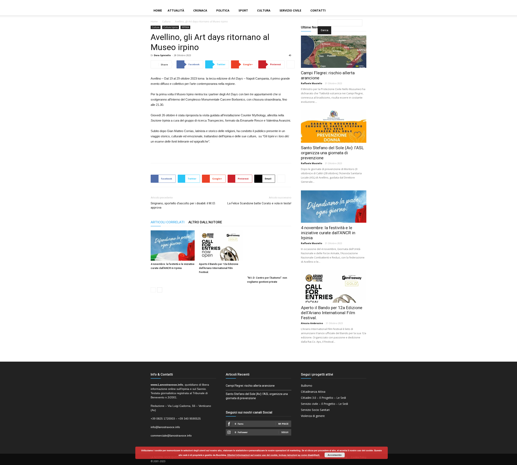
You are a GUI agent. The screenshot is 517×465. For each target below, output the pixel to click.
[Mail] (507, 3)
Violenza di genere (313, 416)
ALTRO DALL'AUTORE (205, 222)
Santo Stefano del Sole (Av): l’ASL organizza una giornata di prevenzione (332, 152)
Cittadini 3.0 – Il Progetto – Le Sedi (323, 398)
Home (157, 10)
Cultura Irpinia (170, 27)
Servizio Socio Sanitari (315, 410)
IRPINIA (185, 27)
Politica (222, 10)
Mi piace (283, 423)
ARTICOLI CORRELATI (167, 222)
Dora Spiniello (162, 55)
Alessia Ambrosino (312, 323)
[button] (318, 11)
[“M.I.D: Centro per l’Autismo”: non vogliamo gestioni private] (269, 252)
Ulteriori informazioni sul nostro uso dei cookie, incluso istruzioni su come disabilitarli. (273, 455)
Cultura (263, 10)
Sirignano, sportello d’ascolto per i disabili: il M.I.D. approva (183, 205)
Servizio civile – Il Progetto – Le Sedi (324, 404)
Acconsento (335, 455)
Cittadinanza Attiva (313, 392)
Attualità (176, 10)
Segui (284, 432)
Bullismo (306, 385)
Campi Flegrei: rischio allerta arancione (250, 385)
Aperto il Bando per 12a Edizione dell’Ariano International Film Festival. (218, 268)
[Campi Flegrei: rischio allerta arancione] (333, 52)
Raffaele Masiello (311, 83)
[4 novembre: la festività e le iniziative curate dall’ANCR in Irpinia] (173, 245)
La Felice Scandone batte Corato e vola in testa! (259, 203)
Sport (243, 10)
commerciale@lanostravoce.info (171, 435)
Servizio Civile (290, 10)
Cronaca (200, 10)
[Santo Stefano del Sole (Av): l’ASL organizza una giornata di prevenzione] (333, 126)
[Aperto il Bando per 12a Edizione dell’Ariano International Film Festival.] (221, 245)
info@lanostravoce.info (165, 427)
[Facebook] (500, 3)
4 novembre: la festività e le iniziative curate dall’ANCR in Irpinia (328, 232)
